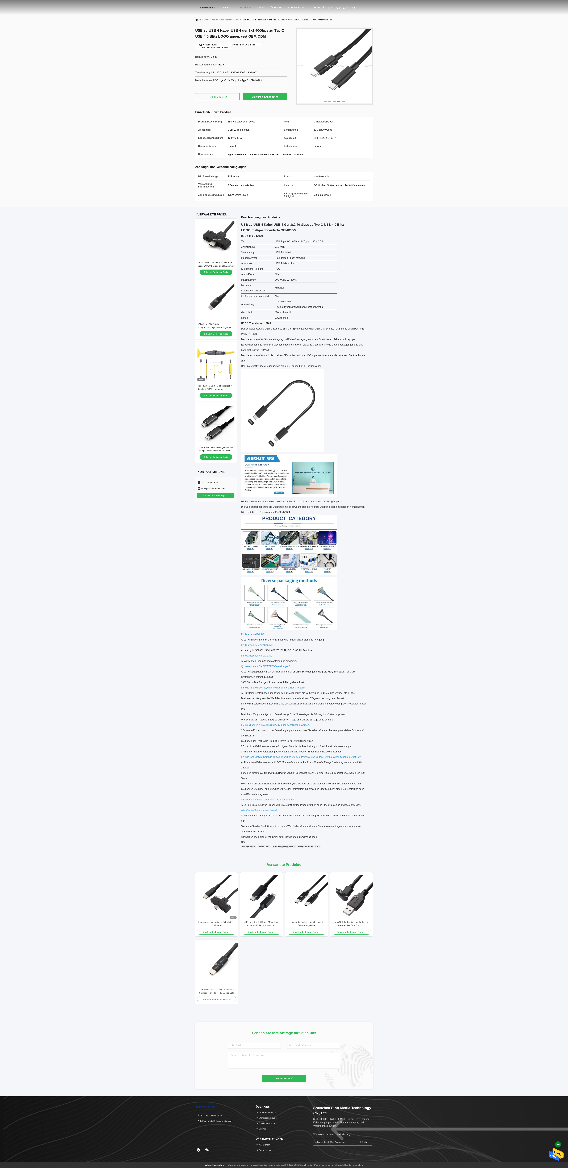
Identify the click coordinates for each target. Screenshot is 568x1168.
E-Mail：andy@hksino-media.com (216, 1121)
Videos (261, 7)
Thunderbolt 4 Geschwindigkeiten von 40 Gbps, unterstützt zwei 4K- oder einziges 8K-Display (215, 450)
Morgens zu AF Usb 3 (309, 846)
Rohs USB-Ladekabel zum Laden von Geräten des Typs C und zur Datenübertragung (351, 924)
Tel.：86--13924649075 (211, 1115)
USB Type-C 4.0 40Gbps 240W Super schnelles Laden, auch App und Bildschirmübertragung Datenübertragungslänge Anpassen (261, 924)
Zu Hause (228, 7)
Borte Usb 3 (264, 846)
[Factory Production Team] (334, 66)
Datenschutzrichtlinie (214, 1165)
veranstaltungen (322, 7)
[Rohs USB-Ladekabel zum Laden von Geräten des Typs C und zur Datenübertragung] (351, 896)
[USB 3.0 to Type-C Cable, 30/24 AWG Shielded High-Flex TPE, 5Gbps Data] (216, 964)
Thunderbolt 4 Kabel (230, 20)
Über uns (276, 7)
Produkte (245, 7)
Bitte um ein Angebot (264, 97)
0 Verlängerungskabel (284, 846)
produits (214, 20)
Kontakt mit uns (297, 7)
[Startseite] (207, 7)
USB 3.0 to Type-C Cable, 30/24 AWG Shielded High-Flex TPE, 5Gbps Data (216, 991)
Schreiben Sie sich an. (364, 1142)
